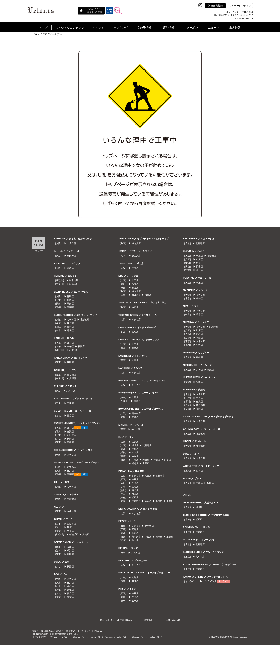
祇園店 (81, 346)
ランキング (121, 27)
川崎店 (72, 378)
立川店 (70, 531)
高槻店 (199, 357)
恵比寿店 (71, 255)
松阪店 (70, 300)
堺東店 (199, 282)
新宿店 (148, 501)
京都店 (70, 307)
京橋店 (135, 268)
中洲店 (135, 540)
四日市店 (71, 435)
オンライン (223, 581)
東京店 (70, 597)
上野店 (135, 397)
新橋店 (70, 442)
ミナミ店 (71, 243)
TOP (34, 34)
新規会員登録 (215, 5)
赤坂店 (145, 460)
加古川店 (136, 243)
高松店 (135, 284)
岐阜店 (135, 417)
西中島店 (71, 467)
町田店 (70, 554)
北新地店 (84, 319)
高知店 (70, 303)
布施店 (210, 369)
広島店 (135, 442)
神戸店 (70, 323)
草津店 (70, 550)
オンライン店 (209, 581)
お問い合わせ (172, 620)
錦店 (69, 527)
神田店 (70, 362)
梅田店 (70, 296)
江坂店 (70, 268)
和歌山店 (73, 280)
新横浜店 (73, 284)
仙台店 (70, 326)
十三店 (135, 280)
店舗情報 (168, 27)
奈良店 (135, 287)
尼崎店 (135, 348)
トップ (43, 27)
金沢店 (70, 431)
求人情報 (235, 27)
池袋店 (70, 330)
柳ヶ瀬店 (71, 375)
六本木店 (70, 390)
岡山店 (70, 547)
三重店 (70, 403)
